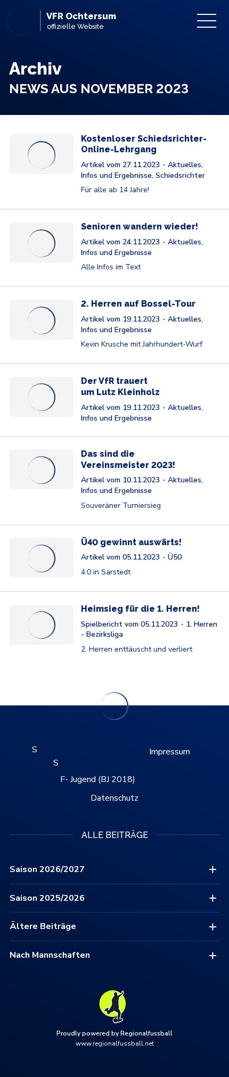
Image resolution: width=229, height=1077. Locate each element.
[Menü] (207, 21)
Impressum (169, 752)
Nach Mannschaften (50, 955)
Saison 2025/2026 (47, 898)
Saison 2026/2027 (47, 869)
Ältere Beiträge (43, 926)
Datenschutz (114, 798)
